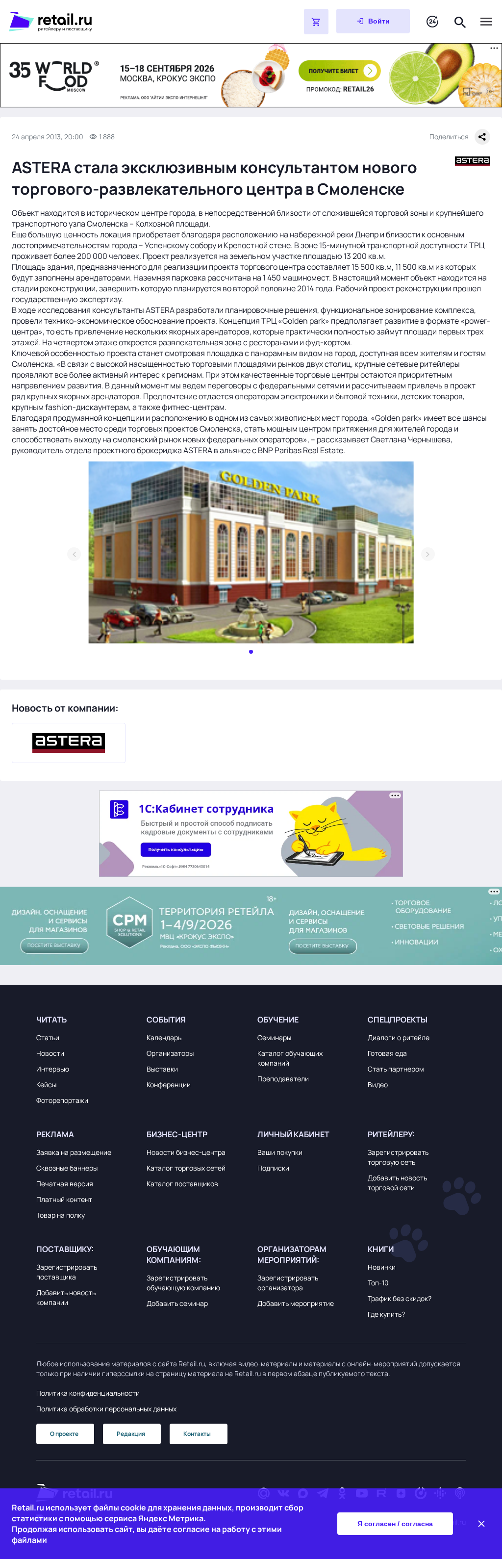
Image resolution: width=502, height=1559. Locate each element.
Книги (381, 1249)
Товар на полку (60, 1215)
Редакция (131, 1434)
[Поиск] (460, 21)
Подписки (273, 1168)
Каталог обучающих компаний (290, 1058)
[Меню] (486, 21)
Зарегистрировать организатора (287, 1282)
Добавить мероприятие (295, 1303)
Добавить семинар (177, 1303)
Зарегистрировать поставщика (66, 1271)
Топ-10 (378, 1282)
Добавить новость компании (66, 1297)
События (166, 1019)
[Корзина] (316, 21)
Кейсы (46, 1084)
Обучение (278, 1019)
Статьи (47, 1037)
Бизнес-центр (177, 1134)
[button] (85, 1019)
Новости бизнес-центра (186, 1152)
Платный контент (64, 1199)
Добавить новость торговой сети (397, 1182)
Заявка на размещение (73, 1152)
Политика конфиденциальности (88, 1393)
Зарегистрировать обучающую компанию (183, 1282)
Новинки (382, 1267)
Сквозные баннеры (67, 1168)
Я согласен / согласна (395, 1524)
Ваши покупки (279, 1152)
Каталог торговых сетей (186, 1168)
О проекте (64, 1434)
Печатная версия (64, 1183)
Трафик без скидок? (399, 1298)
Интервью (52, 1068)
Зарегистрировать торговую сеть (398, 1157)
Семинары (274, 1037)
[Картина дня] (432, 22)
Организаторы (170, 1053)
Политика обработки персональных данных (106, 1408)
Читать (51, 1019)
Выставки (162, 1068)
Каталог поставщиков (182, 1183)
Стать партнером (396, 1068)
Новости (50, 1053)
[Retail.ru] (131, 21)
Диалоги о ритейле (398, 1037)
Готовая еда (387, 1053)
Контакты (197, 1434)
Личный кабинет (293, 1134)
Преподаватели (283, 1078)
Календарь (164, 1037)
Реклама (55, 1134)
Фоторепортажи (62, 1100)
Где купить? (386, 1314)
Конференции (169, 1084)
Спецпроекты (397, 1019)
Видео (378, 1084)
